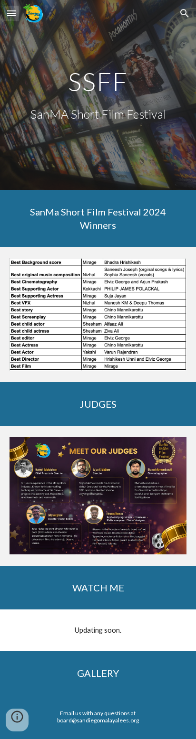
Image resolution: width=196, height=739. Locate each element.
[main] (98, 81)
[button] (11, 13)
